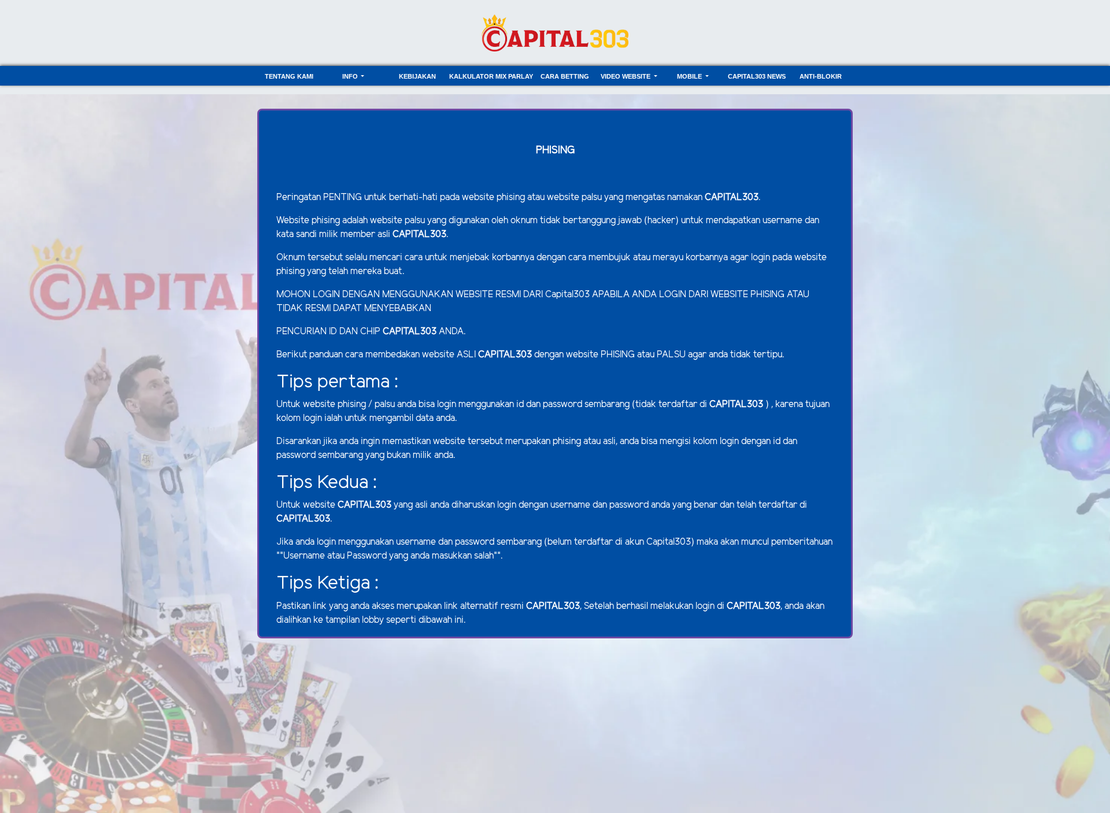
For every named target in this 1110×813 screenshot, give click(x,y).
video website (626, 76)
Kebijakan (417, 76)
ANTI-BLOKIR (821, 76)
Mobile (690, 76)
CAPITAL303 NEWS (757, 76)
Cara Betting (565, 76)
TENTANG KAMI (289, 76)
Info (351, 76)
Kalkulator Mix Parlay (491, 76)
